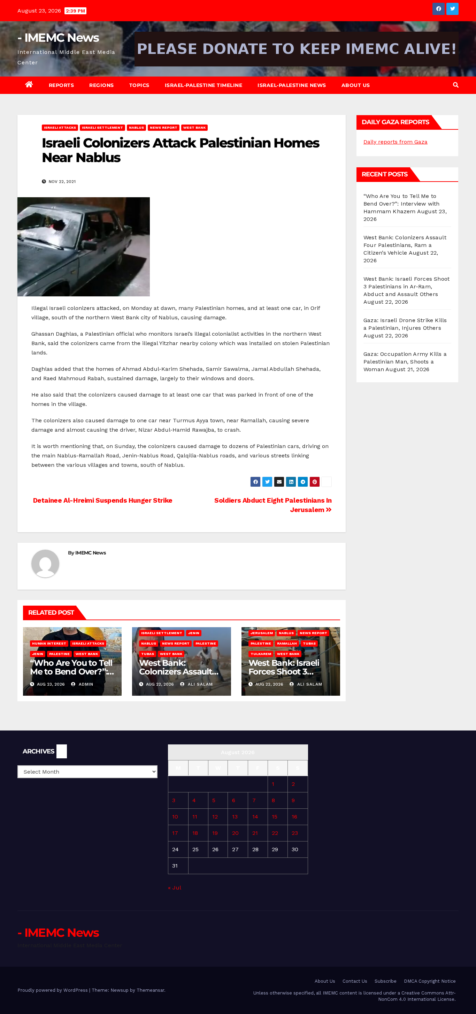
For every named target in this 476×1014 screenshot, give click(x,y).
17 (175, 833)
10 (175, 816)
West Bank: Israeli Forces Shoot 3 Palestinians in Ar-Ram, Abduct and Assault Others (406, 286)
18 (195, 833)
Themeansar (150, 990)
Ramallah (287, 643)
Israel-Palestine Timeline (204, 85)
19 (215, 833)
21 (255, 833)
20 (235, 833)
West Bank (194, 127)
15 (274, 816)
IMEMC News (90, 553)
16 (294, 816)
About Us (355, 85)
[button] (456, 85)
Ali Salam (199, 684)
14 (255, 816)
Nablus (136, 127)
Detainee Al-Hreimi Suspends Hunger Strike (101, 500)
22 (275, 833)
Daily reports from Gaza (395, 141)
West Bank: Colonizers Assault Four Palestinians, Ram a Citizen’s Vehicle (404, 245)
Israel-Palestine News (292, 85)
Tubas (147, 654)
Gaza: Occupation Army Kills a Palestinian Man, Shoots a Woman (405, 362)
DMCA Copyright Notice (430, 981)
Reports (61, 85)
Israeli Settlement (102, 127)
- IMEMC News (58, 37)
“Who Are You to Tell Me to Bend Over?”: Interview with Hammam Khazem (401, 204)
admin (85, 684)
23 (295, 833)
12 (215, 816)
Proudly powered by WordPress (53, 990)
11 (194, 816)
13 (235, 816)
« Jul (174, 887)
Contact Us (355, 981)
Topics (139, 85)
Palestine (59, 654)
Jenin (37, 654)
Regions (101, 85)
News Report (163, 127)
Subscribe (386, 981)
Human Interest (49, 643)
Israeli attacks (60, 127)
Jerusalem (262, 633)
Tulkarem (261, 654)
